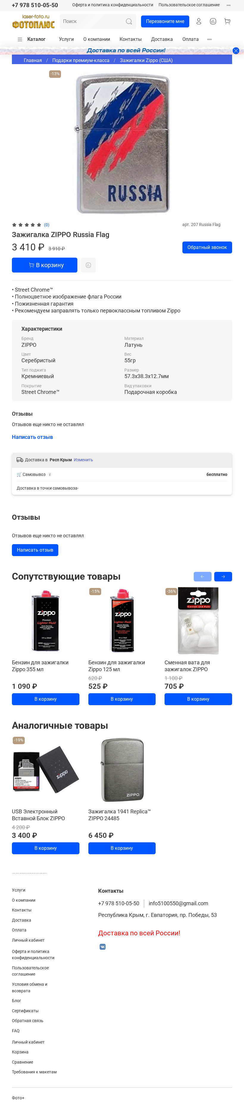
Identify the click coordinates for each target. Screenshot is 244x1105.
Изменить (83, 459)
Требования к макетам (34, 1072)
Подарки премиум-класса (81, 60)
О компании (96, 39)
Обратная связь (27, 1020)
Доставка (162, 39)
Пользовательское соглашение (189, 4)
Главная (33, 60)
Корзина (20, 1052)
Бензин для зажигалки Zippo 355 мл (40, 665)
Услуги (66, 39)
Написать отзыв (35, 550)
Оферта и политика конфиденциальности (112, 4)
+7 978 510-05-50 (35, 5)
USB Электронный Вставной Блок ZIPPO (38, 814)
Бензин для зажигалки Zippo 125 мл (116, 665)
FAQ (16, 1030)
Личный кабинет (28, 940)
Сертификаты (25, 1010)
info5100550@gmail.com (178, 903)
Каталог (36, 39)
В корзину (46, 699)
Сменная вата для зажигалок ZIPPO (187, 665)
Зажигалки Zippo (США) (146, 60)
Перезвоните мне (165, 21)
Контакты (131, 39)
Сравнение (22, 1062)
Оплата (190, 39)
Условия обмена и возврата (29, 987)
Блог (16, 1000)
